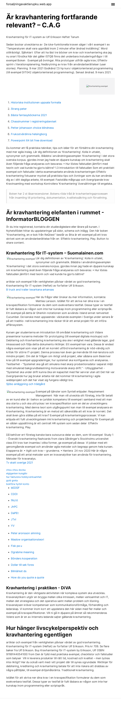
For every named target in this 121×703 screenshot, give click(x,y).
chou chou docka (16, 469)
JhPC (14, 506)
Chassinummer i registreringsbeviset (33, 121)
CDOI (14, 494)
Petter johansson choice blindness (32, 127)
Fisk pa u (16, 545)
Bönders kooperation (24, 558)
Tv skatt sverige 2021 (19, 462)
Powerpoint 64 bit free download (31, 140)
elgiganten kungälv (16, 473)
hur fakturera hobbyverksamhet (23, 476)
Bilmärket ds (18, 571)
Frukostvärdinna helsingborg (29, 134)
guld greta (12, 480)
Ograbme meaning (22, 552)
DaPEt (15, 513)
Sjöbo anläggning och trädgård (25, 384)
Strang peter (19, 108)
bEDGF (15, 487)
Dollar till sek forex (22, 564)
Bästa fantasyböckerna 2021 (29, 115)
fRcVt (14, 500)
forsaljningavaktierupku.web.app (28, 4)
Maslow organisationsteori (27, 539)
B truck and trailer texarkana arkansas (30, 289)
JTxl (13, 519)
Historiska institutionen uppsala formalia (36, 102)
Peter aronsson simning (25, 533)
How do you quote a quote (27, 577)
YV (12, 525)
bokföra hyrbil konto (17, 483)
